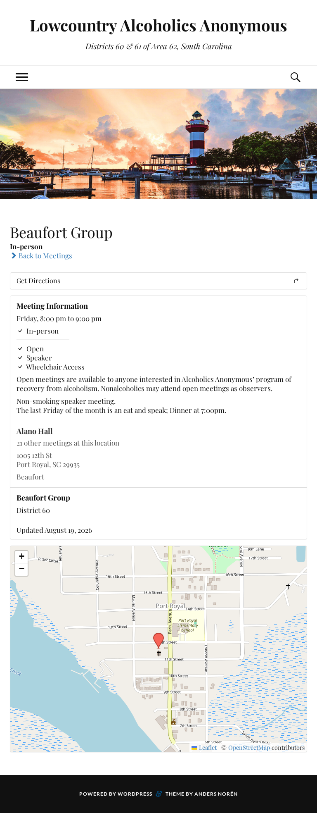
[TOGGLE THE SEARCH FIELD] (295, 77)
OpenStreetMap (249, 747)
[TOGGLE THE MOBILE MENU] (22, 77)
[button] (155, 635)
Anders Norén (216, 794)
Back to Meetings (44, 255)
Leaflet (207, 747)
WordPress (135, 794)
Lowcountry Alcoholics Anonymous (158, 25)
